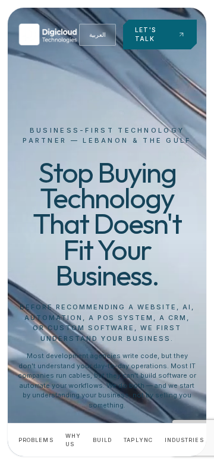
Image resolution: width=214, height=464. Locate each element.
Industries (184, 440)
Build (102, 440)
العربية (97, 34)
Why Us (73, 439)
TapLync (138, 440)
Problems (36, 440)
